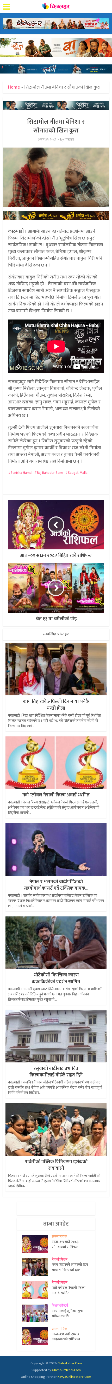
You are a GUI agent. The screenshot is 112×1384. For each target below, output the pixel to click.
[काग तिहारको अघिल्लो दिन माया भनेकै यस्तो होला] (37, 1267)
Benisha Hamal (21, 473)
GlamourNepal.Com (66, 1370)
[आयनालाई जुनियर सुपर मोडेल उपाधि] (37, 1313)
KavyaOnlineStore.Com (74, 1377)
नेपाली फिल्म (59, 1259)
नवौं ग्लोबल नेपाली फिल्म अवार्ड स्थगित (56, 795)
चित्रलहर (69, 140)
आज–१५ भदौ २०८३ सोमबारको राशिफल (65, 1244)
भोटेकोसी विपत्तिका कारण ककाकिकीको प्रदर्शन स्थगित (56, 978)
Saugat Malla (78, 473)
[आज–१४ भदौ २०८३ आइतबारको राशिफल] (37, 1336)
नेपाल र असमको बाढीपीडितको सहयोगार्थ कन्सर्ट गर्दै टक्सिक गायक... (56, 885)
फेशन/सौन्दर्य (60, 1306)
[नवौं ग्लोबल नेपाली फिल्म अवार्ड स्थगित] (37, 1290)
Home (14, 87)
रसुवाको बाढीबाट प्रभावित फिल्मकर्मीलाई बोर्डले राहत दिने (56, 1072)
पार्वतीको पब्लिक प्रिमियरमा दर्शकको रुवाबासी (56, 1165)
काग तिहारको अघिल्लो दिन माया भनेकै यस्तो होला (56, 705)
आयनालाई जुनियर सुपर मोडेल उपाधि (68, 1313)
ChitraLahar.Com (70, 1363)
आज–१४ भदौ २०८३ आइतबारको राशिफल (66, 1336)
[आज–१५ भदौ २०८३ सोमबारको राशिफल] (37, 1244)
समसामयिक (59, 1237)
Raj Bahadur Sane (50, 473)
